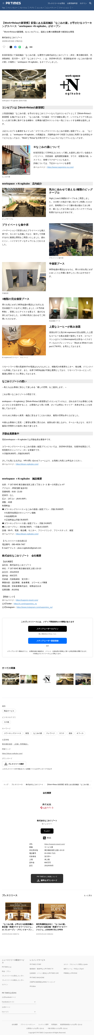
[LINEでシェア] (20, 47)
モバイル (23, 7)
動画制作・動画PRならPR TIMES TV (41, 969)
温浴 (70, 733)
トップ (6, 784)
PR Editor (33, 986)
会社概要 (15, 1024)
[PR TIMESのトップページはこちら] (13, 3)
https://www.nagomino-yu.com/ (60, 167)
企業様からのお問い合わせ (35, 1028)
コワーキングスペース (12, 733)
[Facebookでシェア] (15, 47)
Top (3, 7)
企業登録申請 (72, 3)
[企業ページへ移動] (47, 807)
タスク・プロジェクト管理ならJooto (76, 964)
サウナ (61, 733)
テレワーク (50, 733)
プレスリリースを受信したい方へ (13, 976)
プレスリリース (17, 784)
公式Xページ (6, 1007)
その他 (6, 722)
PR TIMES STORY (35, 964)
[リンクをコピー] (31, 47)
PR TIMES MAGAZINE (37, 977)
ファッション (64, 7)
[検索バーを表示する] (90, 3)
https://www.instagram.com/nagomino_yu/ (35, 607)
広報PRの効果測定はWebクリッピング (42, 982)
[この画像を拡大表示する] (10, 679)
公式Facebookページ (9, 997)
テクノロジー (12, 7)
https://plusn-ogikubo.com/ (27, 464)
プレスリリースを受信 (56, 3)
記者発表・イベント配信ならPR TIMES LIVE (44, 973)
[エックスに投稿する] (11, 47)
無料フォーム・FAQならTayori (74, 969)
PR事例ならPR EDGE (70, 973)
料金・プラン (6, 971)
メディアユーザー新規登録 (47, 641)
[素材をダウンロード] (27, 47)
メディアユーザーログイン (47, 629)
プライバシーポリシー (28, 1024)
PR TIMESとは (6, 967)
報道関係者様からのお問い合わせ (71, 1024)
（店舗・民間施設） (21, 744)
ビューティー (51, 7)
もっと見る (88, 895)
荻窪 (27, 733)
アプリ (32, 7)
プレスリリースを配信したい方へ (13, 980)
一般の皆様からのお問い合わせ (57, 1028)
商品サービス (9, 711)
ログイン (83, 3)
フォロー (47, 831)
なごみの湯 (37, 733)
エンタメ (40, 7)
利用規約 (54, 1024)
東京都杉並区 (7, 744)
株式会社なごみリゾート (34, 784)
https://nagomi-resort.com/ (27, 600)
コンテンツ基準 (43, 1024)
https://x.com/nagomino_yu (25, 604)
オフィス (80, 733)
